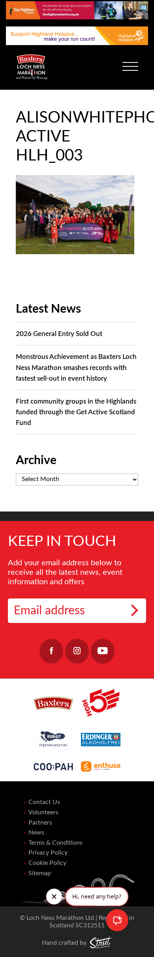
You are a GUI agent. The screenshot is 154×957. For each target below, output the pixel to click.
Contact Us (44, 802)
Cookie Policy (47, 863)
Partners (40, 822)
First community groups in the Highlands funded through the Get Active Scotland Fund (76, 412)
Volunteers (43, 812)
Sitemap (39, 873)
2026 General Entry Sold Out (59, 333)
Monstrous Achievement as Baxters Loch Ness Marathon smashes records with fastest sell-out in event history (76, 367)
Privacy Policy (48, 852)
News (36, 832)
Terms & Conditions (55, 843)
